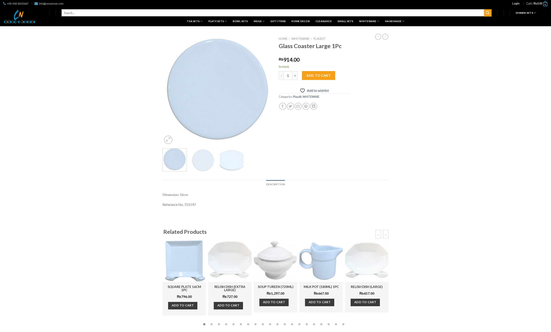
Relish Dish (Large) (367, 287)
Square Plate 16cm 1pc (184, 288)
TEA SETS (193, 21)
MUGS (258, 21)
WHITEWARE (367, 21)
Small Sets (345, 21)
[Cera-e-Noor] (19, 16)
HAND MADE (393, 21)
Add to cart (318, 75)
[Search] (487, 13)
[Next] (265, 90)
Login (516, 3)
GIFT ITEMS (278, 21)
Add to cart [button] (183, 305)
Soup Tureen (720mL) (275, 287)
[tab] (275, 184)
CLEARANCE (324, 21)
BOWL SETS (240, 21)
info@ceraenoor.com (51, 3)
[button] (204, 324)
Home (283, 38)
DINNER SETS (524, 12)
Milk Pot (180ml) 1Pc (321, 287)
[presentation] (378, 234)
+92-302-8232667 (17, 3)
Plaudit (319, 38)
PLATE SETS (216, 21)
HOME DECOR (300, 21)
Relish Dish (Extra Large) (229, 288)
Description (275, 184)
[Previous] (170, 90)
